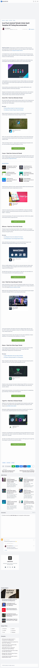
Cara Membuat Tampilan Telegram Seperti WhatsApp (13, 109)
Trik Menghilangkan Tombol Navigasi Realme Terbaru (13, 238)
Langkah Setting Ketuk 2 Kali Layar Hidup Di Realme (13, 355)
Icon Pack (8, 462)
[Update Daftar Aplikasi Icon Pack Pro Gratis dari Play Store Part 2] (4, 492)
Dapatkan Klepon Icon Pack (19, 395)
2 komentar (9, 466)
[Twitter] (29, 466)
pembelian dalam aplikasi (11, 405)
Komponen (14, 630)
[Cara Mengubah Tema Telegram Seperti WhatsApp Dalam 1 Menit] (21, 175)
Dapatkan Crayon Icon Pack (19, 221)
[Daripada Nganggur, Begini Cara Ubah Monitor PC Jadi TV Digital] (4, 622)
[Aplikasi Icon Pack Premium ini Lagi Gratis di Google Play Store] (21, 492)
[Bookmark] (3, 466)
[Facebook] (25, 466)
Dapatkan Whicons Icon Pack (18, 277)
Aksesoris (5, 628)
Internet (13, 628)
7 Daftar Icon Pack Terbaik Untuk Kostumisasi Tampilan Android (12, 503)
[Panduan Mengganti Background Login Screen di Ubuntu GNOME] (21, 181)
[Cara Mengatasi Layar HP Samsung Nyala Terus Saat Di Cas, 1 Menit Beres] (4, 606)
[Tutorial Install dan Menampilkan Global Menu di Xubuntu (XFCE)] (4, 181)
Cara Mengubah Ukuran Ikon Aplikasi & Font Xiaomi (13, 236)
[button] (31, 29)
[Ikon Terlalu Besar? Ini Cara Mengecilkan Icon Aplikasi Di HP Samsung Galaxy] (4, 616)
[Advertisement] (19, 11)
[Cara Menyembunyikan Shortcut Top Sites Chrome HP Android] (4, 175)
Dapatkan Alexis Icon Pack (19, 148)
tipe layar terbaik (15, 287)
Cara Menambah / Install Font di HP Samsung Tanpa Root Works (12, 167)
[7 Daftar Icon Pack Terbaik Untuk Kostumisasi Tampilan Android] (4, 503)
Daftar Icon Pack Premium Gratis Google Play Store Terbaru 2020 (29, 480)
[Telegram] (17, 466)
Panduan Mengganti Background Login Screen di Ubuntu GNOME (29, 180)
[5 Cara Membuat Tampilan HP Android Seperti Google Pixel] (21, 503)
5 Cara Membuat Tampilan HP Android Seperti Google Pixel (29, 503)
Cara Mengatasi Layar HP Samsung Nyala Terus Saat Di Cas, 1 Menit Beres (11, 604)
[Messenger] (21, 466)
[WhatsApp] (13, 466)
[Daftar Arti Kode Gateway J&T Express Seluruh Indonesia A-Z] (4, 611)
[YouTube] (14, 567)
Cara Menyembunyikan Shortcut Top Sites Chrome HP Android (11, 173)
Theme (13, 462)
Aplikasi (4, 462)
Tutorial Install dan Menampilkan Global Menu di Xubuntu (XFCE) (12, 180)
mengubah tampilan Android (17, 50)
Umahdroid (4, 1)
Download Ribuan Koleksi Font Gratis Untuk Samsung (14, 108)
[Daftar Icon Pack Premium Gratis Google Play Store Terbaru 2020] (21, 481)
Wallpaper (13, 632)
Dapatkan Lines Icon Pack (19, 340)
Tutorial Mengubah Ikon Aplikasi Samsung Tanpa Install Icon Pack (28, 167)
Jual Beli (4, 630)
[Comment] (33, 512)
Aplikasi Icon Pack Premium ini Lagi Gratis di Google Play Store (28, 492)
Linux (4, 632)
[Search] (35, 1)
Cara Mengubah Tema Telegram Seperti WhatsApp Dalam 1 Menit (29, 173)
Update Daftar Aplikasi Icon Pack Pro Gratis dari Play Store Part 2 (11, 492)
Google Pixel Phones (12, 158)
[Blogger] (5, 567)
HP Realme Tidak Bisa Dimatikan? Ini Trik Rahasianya (13, 357)
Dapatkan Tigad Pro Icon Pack (18, 444)
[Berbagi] (32, 466)
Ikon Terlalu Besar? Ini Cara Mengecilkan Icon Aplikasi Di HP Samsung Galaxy (12, 614)
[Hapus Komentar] (33, 540)
